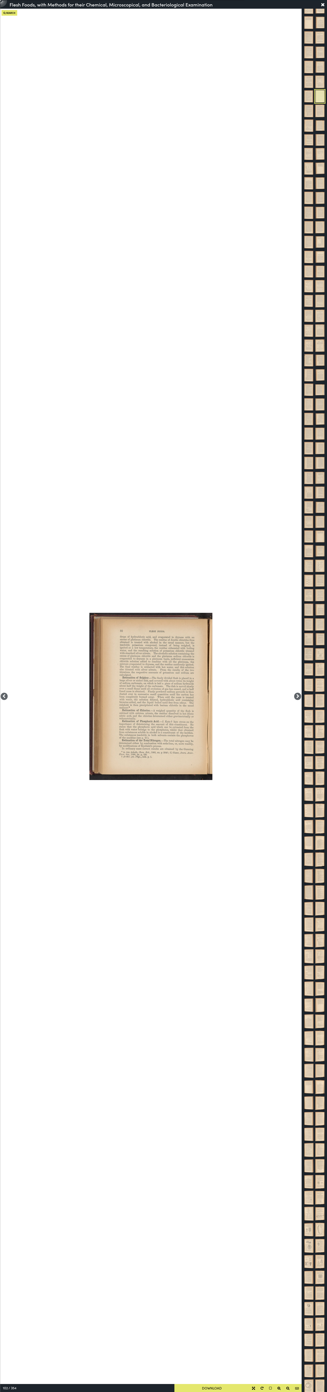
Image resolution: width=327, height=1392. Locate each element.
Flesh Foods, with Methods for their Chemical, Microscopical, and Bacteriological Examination (111, 4)
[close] (323, 4)
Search (10, 12)
